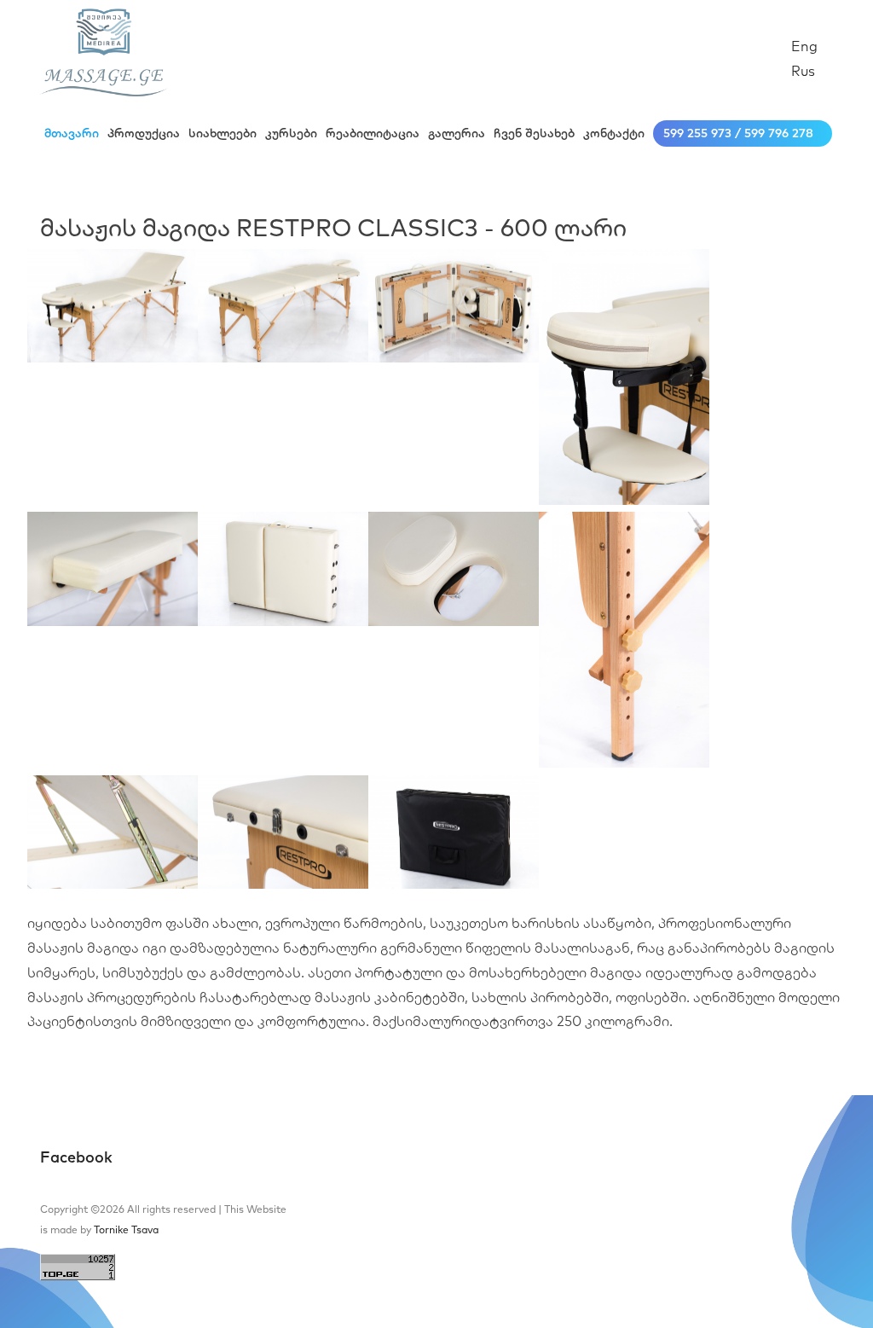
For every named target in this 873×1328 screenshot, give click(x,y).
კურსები (291, 133)
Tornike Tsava (126, 1229)
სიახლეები (222, 133)
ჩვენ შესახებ (534, 133)
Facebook (76, 1157)
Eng (804, 46)
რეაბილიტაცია (372, 133)
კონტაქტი (614, 133)
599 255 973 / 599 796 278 (738, 133)
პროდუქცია (143, 133)
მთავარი (71, 133)
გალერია (456, 133)
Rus (803, 70)
